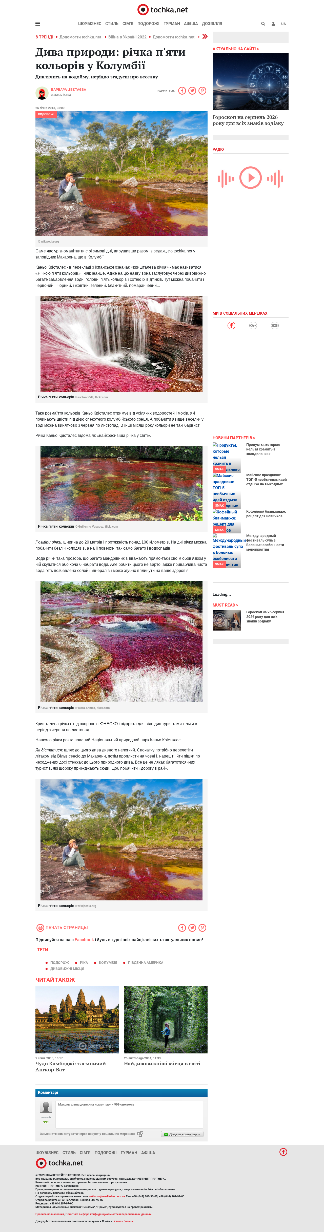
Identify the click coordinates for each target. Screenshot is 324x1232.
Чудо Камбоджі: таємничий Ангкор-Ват (70, 1066)
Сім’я (128, 23)
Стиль (111, 23)
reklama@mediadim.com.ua (107, 1196)
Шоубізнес (89, 23)
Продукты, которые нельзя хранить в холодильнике (263, 449)
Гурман (172, 23)
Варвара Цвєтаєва (68, 90)
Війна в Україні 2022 (127, 37)
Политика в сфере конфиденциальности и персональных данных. (109, 1214)
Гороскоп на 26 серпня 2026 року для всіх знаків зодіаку (265, 616)
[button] (273, 24)
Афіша (191, 23)
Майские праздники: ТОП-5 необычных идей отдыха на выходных (266, 479)
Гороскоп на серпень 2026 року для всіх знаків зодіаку (248, 120)
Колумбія (108, 963)
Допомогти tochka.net (80, 37)
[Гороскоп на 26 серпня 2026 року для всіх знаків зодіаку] (227, 620)
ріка (84, 963)
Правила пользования (49, 1214)
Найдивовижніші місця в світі (162, 1063)
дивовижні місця (67, 969)
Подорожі (148, 23)
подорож (59, 963)
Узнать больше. (124, 1221)
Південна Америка (145, 963)
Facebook (84, 940)
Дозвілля (212, 23)
